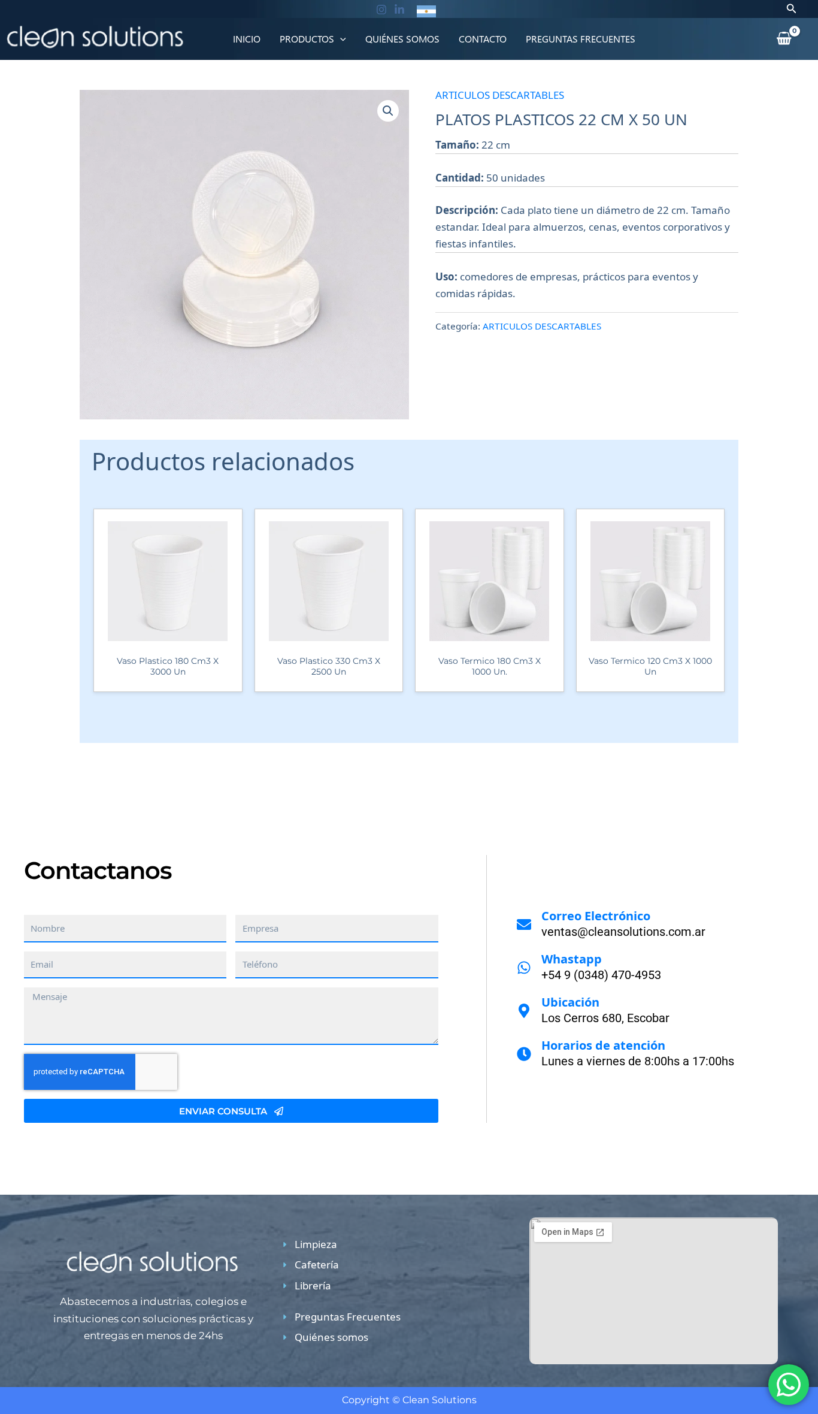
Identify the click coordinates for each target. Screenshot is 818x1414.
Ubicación (570, 1002)
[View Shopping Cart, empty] (784, 38)
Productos (307, 38)
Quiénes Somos (402, 38)
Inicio (246, 38)
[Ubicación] (524, 1011)
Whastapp (571, 959)
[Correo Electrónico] (524, 924)
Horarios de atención (603, 1045)
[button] (791, 9)
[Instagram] (381, 9)
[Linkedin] (399, 9)
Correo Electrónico (595, 916)
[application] (340, 39)
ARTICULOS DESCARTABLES (499, 95)
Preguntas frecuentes (580, 38)
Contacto (483, 38)
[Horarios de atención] (524, 1054)
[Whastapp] (524, 967)
